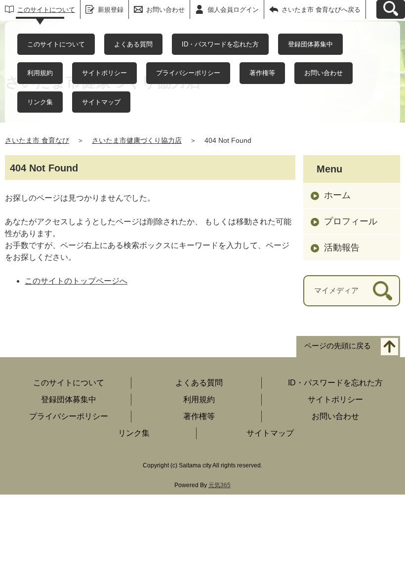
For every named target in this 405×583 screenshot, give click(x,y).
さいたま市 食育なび (37, 140)
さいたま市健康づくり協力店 (137, 140)
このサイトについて (46, 9)
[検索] (382, 290)
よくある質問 (133, 44)
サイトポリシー (104, 73)
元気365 (219, 485)
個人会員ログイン (233, 9)
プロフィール (350, 221)
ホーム (337, 195)
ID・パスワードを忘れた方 (220, 44)
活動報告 (342, 247)
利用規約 (40, 73)
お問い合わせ (323, 73)
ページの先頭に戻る (337, 345)
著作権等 (262, 73)
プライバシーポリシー (188, 73)
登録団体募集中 (310, 44)
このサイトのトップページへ (76, 281)
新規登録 (110, 9)
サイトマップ (101, 102)
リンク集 (40, 102)
